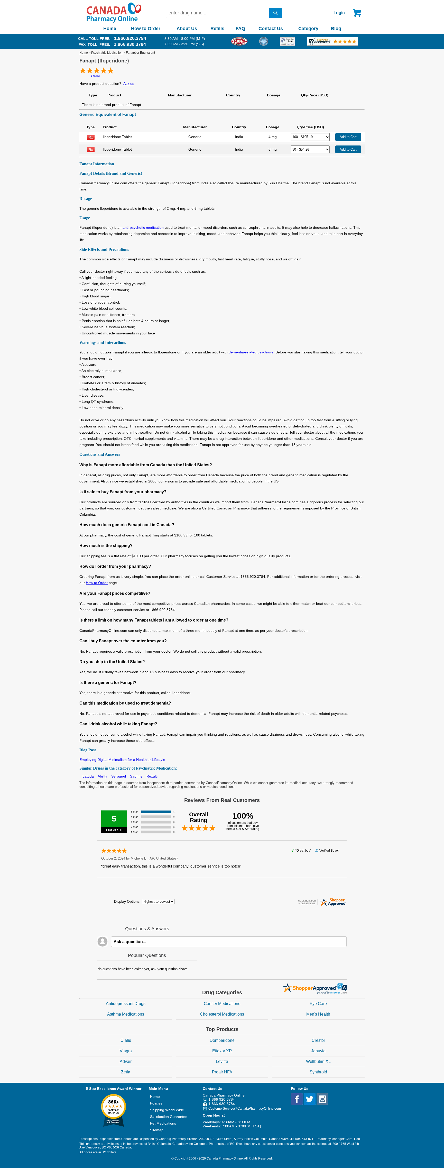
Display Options (127, 901)
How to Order (145, 28)
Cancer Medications (222, 1003)
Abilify (102, 776)
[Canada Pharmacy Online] (114, 22)
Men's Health (318, 1014)
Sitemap (156, 1130)
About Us (187, 28)
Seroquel (118, 776)
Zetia (125, 1072)
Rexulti (152, 776)
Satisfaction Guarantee (168, 1117)
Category (308, 28)
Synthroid (318, 1072)
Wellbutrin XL (318, 1061)
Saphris (136, 776)
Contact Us (270, 28)
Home (109, 28)
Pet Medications (163, 1123)
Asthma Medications (125, 1014)
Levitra (222, 1061)
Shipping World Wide (167, 1110)
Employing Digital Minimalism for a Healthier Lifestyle (122, 760)
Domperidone (222, 1040)
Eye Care (318, 1003)
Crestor (318, 1040)
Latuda (88, 776)
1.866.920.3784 (130, 38)
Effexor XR (222, 1051)
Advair (126, 1061)
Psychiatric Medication (107, 52)
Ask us (128, 83)
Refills (217, 28)
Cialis (126, 1040)
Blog (336, 28)
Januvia (318, 1051)
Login (339, 13)
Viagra (126, 1051)
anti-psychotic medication (143, 227)
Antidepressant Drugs (125, 1003)
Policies (156, 1103)
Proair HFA (222, 1072)
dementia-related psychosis (251, 352)
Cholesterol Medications (222, 1014)
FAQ (240, 28)
